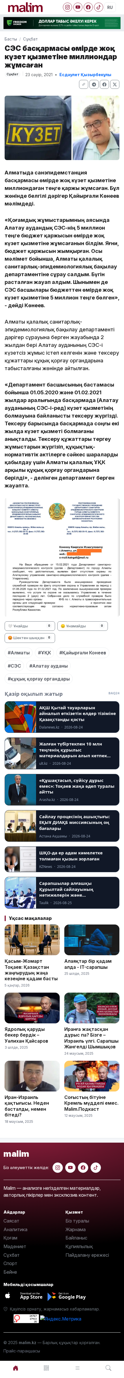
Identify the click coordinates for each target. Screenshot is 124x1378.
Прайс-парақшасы (21, 1350)
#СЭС (14, 666)
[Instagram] (67, 7)
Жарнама (75, 1229)
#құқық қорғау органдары (39, 679)
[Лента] (77, 1368)
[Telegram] (94, 84)
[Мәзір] (46, 1368)
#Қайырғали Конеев (82, 653)
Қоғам (10, 1238)
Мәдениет (14, 1246)
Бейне (10, 1272)
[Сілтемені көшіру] (83, 84)
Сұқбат (30, 38)
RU (110, 7)
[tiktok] (96, 1167)
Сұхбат (11, 1255)
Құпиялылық (79, 1246)
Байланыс (76, 1238)
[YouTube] (77, 7)
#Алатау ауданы (48, 666)
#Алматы (19, 653)
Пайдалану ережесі (87, 1255)
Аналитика (15, 1229)
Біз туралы (77, 1221)
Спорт (10, 1263)
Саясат (11, 1221)
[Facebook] (88, 7)
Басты (11, 38)
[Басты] (15, 1368)
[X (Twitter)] (114, 84)
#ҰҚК (44, 653)
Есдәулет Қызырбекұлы (85, 74)
